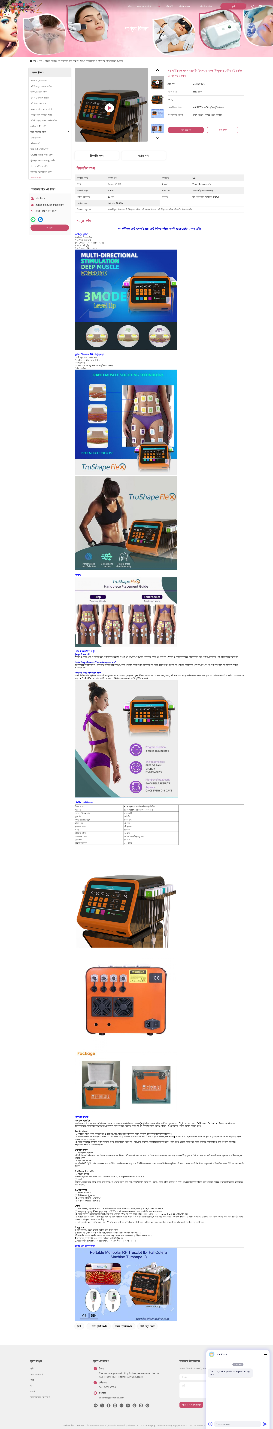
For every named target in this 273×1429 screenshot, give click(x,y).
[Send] (265, 1423)
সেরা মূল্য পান (186, 130)
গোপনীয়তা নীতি (68, 1425)
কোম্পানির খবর (205, 6)
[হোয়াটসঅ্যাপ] (33, 219)
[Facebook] (108, 1406)
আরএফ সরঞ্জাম (50, 61)
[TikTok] (134, 1406)
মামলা (32, 1391)
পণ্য (159, 6)
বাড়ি (130, 6)
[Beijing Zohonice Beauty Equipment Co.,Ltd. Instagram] (115, 1406)
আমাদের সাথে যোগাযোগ (186, 6)
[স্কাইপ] (40, 219)
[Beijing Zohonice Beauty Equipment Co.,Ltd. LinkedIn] (128, 1406)
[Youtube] (121, 1406)
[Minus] (265, 1354)
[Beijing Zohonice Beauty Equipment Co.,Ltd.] (22, 6)
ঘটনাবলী (169, 6)
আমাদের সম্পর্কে (144, 6)
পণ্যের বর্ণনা (143, 155)
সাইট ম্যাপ (80, 1425)
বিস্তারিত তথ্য (96, 155)
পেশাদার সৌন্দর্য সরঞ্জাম (98, 1326)
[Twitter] (102, 1406)
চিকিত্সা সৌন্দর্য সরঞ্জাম (123, 1326)
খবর (31, 1385)
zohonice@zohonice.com (50, 204)
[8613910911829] (141, 1406)
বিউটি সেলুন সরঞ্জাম (147, 1326)
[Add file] (210, 1423)
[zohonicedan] (147, 1406)
